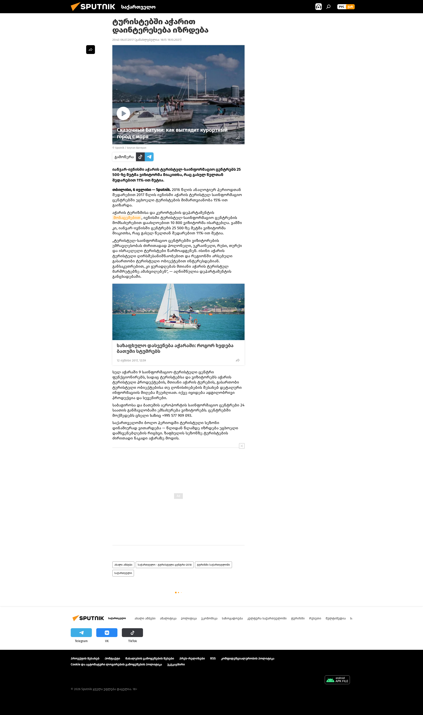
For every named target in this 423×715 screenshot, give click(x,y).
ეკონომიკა (209, 618)
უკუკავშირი (176, 664)
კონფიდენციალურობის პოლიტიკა (247, 658)
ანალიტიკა (168, 618)
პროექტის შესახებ (85, 658)
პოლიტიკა (189, 618)
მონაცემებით (126, 217)
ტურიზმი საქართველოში (213, 564)
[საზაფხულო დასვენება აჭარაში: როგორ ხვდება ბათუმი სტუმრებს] (178, 312)
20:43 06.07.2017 (123, 40)
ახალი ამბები (123, 564)
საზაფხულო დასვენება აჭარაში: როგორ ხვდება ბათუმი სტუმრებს (175, 348)
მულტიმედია (336, 618)
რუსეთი (315, 618)
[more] (237, 360)
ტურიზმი (298, 618)
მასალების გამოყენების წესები (149, 658)
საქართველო (123, 573)
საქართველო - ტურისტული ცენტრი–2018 (165, 564)
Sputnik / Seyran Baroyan (130, 147)
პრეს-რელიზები (192, 658)
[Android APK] (337, 680)
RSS (213, 658)
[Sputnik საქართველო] (94, 12)
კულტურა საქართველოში (267, 618)
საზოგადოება (232, 618)
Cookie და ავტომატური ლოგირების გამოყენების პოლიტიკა (116, 664)
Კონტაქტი (112, 658)
